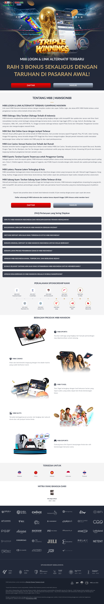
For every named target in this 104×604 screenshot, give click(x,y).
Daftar (31, 85)
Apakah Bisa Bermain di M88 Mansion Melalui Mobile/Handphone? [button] (33, 274)
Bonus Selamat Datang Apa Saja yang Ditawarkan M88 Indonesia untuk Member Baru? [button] (42, 266)
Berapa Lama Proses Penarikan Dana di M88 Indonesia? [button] (28, 251)
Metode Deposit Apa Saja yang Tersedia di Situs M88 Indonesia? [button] (32, 235)
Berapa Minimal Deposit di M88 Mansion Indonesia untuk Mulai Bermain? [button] (36, 243)
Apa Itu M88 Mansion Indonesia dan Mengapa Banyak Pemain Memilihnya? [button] (36, 220)
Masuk (73, 85)
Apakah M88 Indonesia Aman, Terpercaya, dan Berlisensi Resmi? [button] (32, 258)
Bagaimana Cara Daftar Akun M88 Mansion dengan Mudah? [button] (30, 227)
